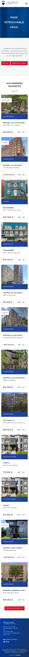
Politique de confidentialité (11, 651)
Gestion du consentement (18, 652)
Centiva (17, 655)
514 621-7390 (9, 631)
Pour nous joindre (19, 63)
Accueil (5, 63)
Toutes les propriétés (14, 608)
